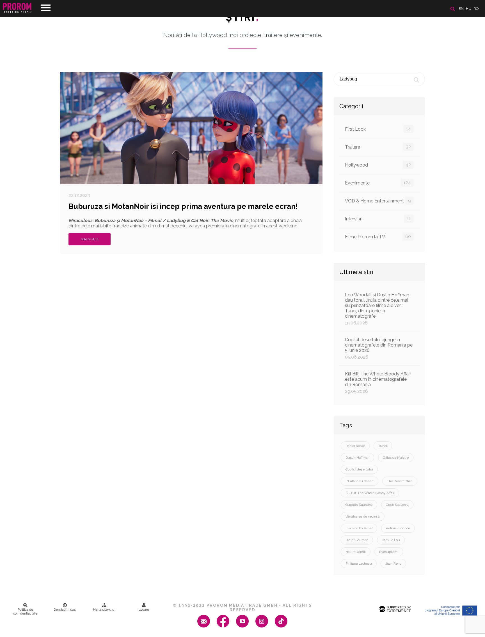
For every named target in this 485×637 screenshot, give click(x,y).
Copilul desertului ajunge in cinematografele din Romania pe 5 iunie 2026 (379, 348)
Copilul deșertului (359, 469)
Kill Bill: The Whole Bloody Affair (370, 493)
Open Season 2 (397, 505)
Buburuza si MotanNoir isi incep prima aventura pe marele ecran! (183, 206)
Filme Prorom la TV (378, 236)
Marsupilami (388, 552)
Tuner (382, 446)
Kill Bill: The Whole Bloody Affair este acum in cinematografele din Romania (378, 382)
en (461, 8)
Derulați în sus (65, 609)
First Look (378, 129)
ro (476, 8)
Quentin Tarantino (359, 505)
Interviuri (378, 218)
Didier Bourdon (357, 540)
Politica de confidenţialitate (25, 611)
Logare (144, 609)
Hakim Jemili (356, 552)
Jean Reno (393, 564)
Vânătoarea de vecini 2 (363, 516)
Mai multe (90, 239)
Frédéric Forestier (359, 528)
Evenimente (378, 183)
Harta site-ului (104, 609)
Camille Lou (391, 540)
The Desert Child (400, 481)
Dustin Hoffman (357, 458)
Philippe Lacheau (359, 564)
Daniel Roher (355, 446)
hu (468, 8)
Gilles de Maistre (396, 458)
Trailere (378, 147)
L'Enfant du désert (360, 481)
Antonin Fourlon (398, 528)
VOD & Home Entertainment (378, 201)
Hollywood (378, 165)
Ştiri (242, 17)
